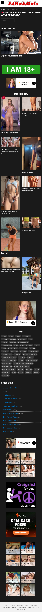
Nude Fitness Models (22, 366)
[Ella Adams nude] (31, 222)
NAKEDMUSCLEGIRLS (9, 607)
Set (15, 372)
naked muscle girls (9, 357)
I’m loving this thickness (10, 133)
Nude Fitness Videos (11, 417)
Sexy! (21, 372)
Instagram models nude (12, 406)
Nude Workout (8, 432)
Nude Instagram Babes (12, 424)
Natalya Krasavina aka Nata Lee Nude (31, 190)
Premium (6, 372)
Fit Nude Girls (24, 342)
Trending (3, 97)
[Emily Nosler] (31, 273)
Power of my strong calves (29, 114)
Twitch (29, 372)
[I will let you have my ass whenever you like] (10, 262)
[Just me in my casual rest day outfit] (10, 193)
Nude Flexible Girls (10, 421)
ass (12, 336)
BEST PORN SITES (33, 607)
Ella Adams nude (28, 230)
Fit (31, 339)
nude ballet (7, 363)
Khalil (33, 348)
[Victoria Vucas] (31, 153)
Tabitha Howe (6, 253)
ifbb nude (24, 348)
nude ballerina (32, 360)
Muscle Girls (7, 410)
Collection (23, 339)
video (37, 372)
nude (22, 360)
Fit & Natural (8, 395)
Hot (4, 348)
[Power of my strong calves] (31, 104)
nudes (21, 369)
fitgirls (5, 342)
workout (6, 375)
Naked (18, 354)
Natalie (31, 357)
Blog (5, 392)
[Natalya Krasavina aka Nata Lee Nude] (31, 181)
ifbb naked (13, 348)
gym (37, 345)
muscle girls (34, 351)
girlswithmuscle (27, 345)
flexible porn (7, 345)
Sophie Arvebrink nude (11, 55)
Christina (27, 336)
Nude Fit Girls (7, 366)
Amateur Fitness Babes (11, 388)
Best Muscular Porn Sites (20, 605)
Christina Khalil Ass (9, 339)
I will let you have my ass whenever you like (10, 271)
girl (17, 345)
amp (5, 336)
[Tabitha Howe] (10, 234)
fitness (13, 342)
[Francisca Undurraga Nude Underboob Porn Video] (10, 142)
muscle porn (7, 354)
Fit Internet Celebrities (12, 399)
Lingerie (15, 351)
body (18, 336)
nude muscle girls (9, 369)
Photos (29, 369)
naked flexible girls (30, 354)
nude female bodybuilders (24, 363)
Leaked (5, 351)
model (24, 351)
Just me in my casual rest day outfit (9, 213)
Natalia (22, 357)
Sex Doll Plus (21, 609)
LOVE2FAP (33, 605)
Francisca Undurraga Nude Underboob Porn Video (9, 151)
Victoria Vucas (27, 172)
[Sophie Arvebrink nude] (21, 42)
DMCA (7, 605)
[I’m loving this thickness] (10, 114)
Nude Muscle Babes (11, 428)
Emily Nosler (26, 292)
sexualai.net (22, 607)
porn (37, 369)
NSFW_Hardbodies (9, 360)
